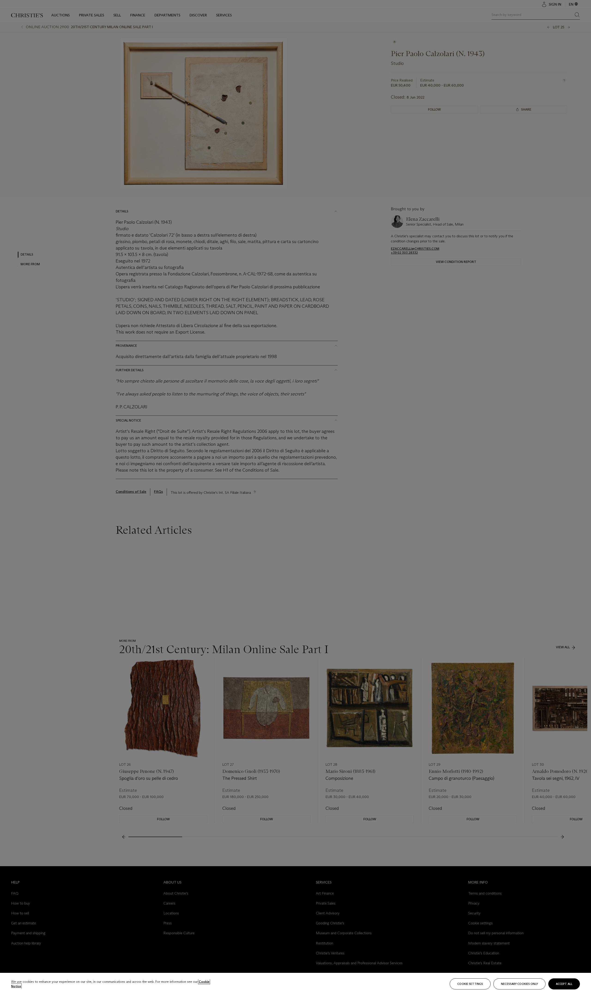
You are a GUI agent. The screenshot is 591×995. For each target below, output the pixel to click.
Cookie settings (470, 984)
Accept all (564, 984)
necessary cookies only (519, 984)
